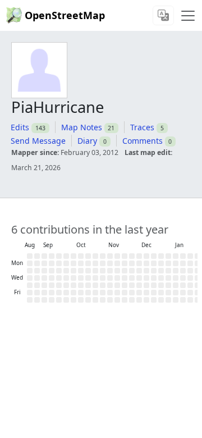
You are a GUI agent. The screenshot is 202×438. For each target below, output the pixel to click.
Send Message (38, 140)
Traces (142, 127)
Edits (20, 127)
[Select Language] (163, 15)
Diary (87, 140)
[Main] (188, 15)
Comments (142, 140)
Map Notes (81, 127)
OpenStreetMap (65, 15)
